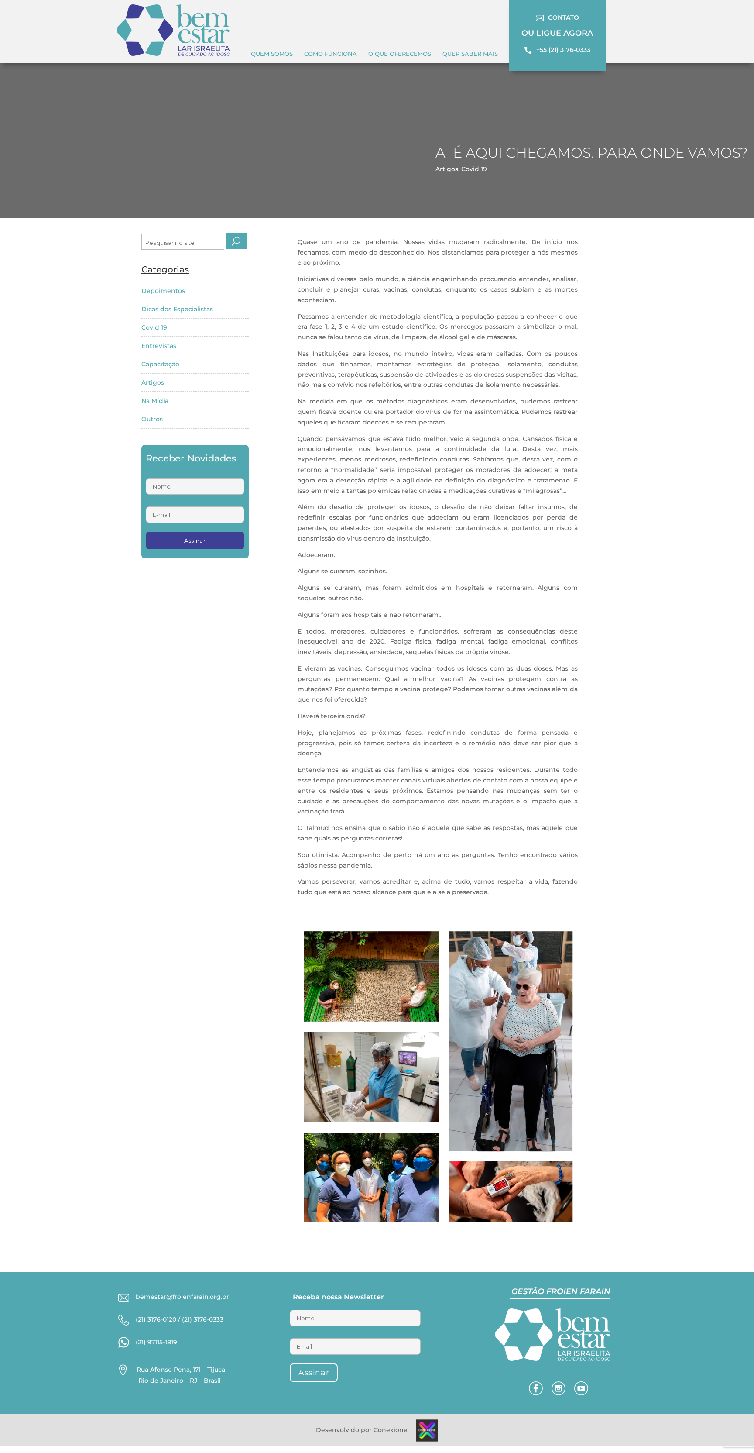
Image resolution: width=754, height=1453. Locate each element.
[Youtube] (581, 1393)
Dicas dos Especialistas (177, 309)
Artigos (446, 169)
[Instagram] (559, 1393)
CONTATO (563, 17)
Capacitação (160, 364)
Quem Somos (272, 53)
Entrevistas (158, 346)
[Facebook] (536, 1393)
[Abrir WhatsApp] (22, 1431)
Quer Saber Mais (470, 53)
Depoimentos (163, 291)
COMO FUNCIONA (330, 53)
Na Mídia (154, 401)
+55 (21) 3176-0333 (563, 50)
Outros (152, 419)
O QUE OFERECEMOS (399, 53)
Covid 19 (474, 169)
